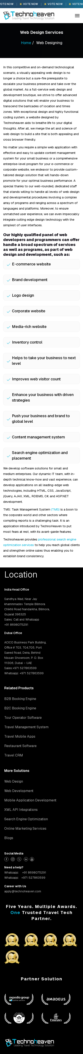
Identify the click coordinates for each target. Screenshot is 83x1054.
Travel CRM (13, 755)
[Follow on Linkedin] (26, 858)
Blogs (8, 838)
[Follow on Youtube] (32, 858)
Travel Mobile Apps (19, 736)
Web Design (13, 781)
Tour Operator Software (23, 717)
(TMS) (55, 509)
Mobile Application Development (30, 800)
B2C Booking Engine (20, 708)
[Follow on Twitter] (19, 858)
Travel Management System (26, 727)
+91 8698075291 (34, 872)
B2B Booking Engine (20, 699)
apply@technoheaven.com (22, 891)
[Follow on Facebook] (7, 858)
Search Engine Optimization (26, 819)
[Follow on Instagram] (13, 858)
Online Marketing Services (25, 828)
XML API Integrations (21, 809)
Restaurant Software (20, 746)
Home (26, 42)
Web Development (18, 791)
